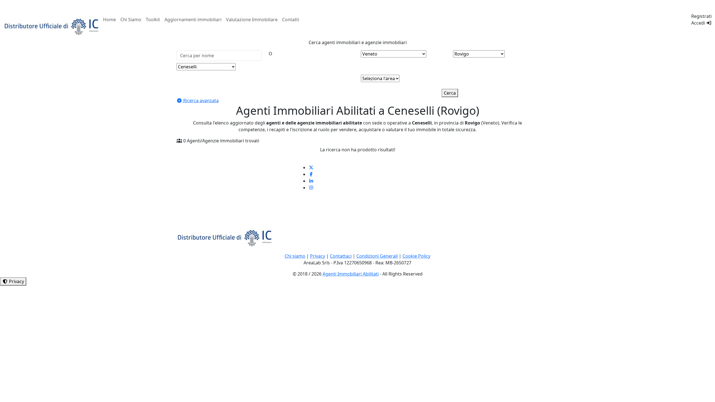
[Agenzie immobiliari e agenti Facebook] (311, 174)
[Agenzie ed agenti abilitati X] (311, 167)
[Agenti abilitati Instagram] (311, 188)
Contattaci (341, 256)
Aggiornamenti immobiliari (193, 19)
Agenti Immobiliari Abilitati (351, 274)
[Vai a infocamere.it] (52, 26)
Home (109, 19)
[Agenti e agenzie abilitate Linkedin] (311, 181)
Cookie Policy (416, 256)
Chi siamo (295, 256)
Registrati (701, 16)
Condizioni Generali (377, 256)
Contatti (290, 19)
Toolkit (153, 19)
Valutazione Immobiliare (252, 19)
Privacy (317, 256)
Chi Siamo (130, 19)
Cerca (450, 93)
